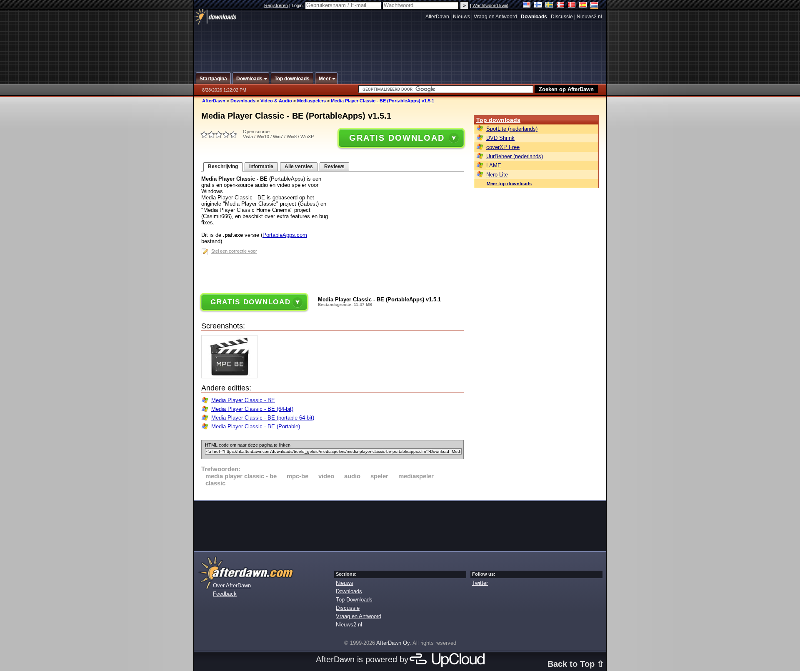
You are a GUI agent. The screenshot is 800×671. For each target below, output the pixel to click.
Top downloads (498, 120)
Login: (298, 5)
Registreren (276, 5)
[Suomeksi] (538, 5)
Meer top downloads (509, 183)
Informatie (261, 166)
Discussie (562, 17)
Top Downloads (354, 599)
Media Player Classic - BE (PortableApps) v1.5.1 (382, 100)
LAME (493, 165)
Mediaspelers (311, 100)
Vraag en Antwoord (495, 17)
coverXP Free (503, 147)
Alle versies (299, 166)
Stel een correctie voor (234, 251)
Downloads (242, 100)
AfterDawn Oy (393, 643)
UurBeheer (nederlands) (514, 156)
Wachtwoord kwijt (490, 5)
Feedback (225, 594)
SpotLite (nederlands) (512, 129)
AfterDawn (437, 17)
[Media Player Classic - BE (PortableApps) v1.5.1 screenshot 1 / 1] (231, 376)
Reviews (334, 166)
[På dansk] (572, 5)
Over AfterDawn (232, 585)
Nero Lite (497, 174)
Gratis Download (396, 137)
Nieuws (461, 17)
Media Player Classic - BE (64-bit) (252, 409)
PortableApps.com (284, 235)
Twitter (480, 583)
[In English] (527, 5)
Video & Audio (276, 100)
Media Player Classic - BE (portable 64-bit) (262, 418)
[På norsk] (561, 5)
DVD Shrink (500, 138)
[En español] (583, 5)
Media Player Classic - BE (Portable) (255, 426)
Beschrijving (223, 166)
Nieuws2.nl (589, 17)
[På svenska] (549, 5)
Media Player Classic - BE (243, 400)
